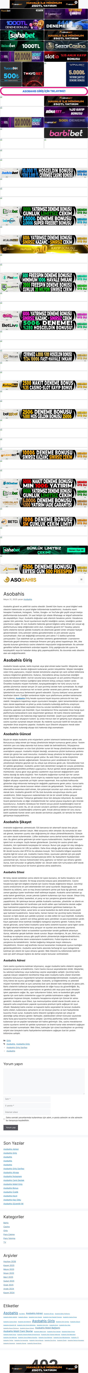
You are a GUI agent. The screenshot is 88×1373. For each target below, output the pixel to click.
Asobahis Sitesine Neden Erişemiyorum (28, 1334)
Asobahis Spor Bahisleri (45, 1337)
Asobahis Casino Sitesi (10, 1321)
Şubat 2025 (8, 1281)
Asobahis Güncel (75, 1321)
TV (4, 1242)
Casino (6, 1227)
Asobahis (20, 698)
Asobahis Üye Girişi (50, 1340)
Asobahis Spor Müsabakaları (62, 1337)
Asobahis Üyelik (10, 1192)
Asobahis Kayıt (10, 1196)
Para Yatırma (9, 1238)
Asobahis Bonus (10, 1188)
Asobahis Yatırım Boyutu (36, 1340)
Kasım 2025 (8, 1265)
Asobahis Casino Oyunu (70, 1317)
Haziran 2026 (9, 1261)
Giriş (9, 1040)
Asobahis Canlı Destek (13, 1180)
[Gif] (44, 249)
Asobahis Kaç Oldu (12, 1200)
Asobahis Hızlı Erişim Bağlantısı (26, 1325)
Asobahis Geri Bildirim (24, 1321)
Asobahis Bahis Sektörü (10, 1317)
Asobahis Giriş (23, 1044)
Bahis (5, 1223)
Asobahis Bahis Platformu (62, 1313)
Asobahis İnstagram (12, 1176)
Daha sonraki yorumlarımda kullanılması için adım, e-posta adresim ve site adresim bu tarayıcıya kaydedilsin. (44, 1119)
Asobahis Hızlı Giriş (42, 1325)
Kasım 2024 (8, 1293)
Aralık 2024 (8, 1289)
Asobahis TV (75, 1337)
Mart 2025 (8, 1277)
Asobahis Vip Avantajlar (21, 1340)
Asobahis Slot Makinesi (10, 1337)
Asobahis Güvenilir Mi (13, 1204)
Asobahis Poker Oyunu (68, 1331)
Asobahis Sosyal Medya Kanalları (27, 1337)
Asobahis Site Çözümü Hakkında (50, 1334)
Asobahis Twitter (8, 1340)
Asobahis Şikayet (21, 1343)
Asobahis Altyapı (11, 1172)
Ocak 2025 (8, 1285)
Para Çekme (9, 1234)
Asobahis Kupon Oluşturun (11, 1328)
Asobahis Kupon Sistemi (27, 1328)
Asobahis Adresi (11, 1149)
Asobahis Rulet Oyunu (9, 1334)
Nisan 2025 (8, 1273)
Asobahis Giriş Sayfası (17, 1047)
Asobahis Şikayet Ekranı (34, 1343)
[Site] (44, 153)
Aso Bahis (22, 1313)
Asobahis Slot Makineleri (68, 1334)
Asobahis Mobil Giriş (12, 1184)
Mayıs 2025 (8, 1269)
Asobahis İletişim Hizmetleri (76, 1340)
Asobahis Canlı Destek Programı (52, 1317)
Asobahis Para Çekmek (54, 1331)
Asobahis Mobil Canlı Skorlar (18, 1331)
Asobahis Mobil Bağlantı (47, 1328)
